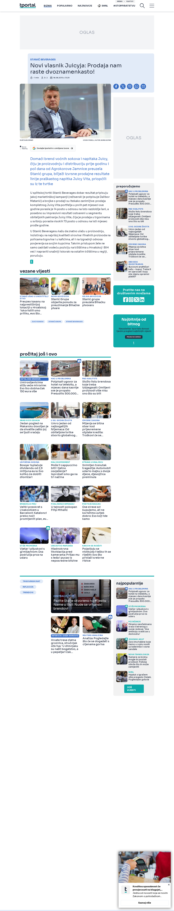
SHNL (105, 5)
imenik (119, 1)
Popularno (64, 5)
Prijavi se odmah (134, 337)
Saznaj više (144, 902)
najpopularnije (129, 583)
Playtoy (129, 1)
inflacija (28, 587)
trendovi (28, 592)
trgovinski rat (31, 581)
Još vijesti (131, 689)
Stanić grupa (55, 322)
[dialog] (145, 880)
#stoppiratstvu (124, 5)
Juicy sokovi (38, 322)
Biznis (48, 5)
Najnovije (85, 5)
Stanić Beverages (74, 322)
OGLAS (87, 32)
